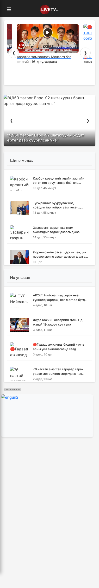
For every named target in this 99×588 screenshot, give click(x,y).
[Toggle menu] (9, 9)
